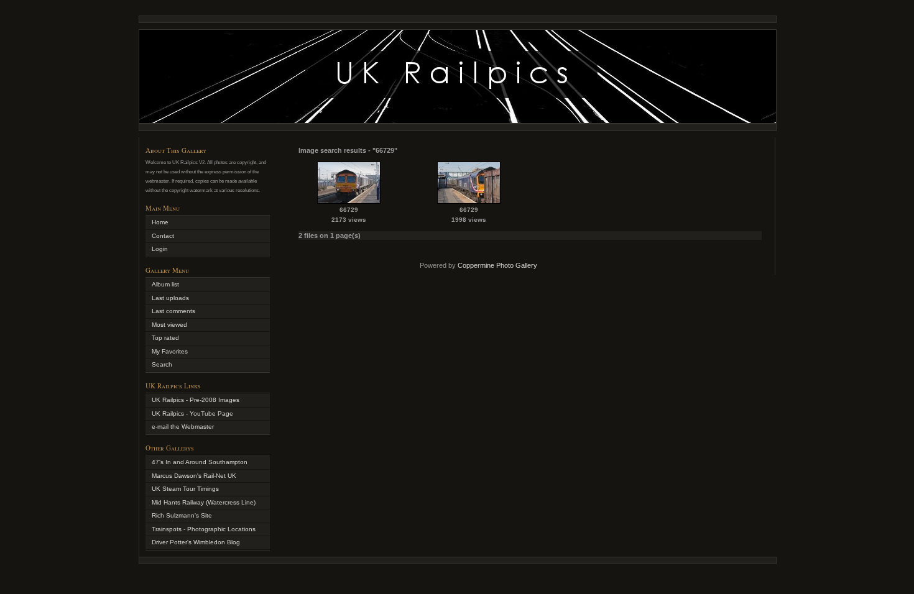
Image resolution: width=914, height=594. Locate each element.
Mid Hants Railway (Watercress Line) (204, 502)
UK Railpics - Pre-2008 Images (195, 399)
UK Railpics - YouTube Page (192, 413)
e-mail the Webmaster (183, 426)
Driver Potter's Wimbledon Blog (196, 542)
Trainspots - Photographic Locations (204, 529)
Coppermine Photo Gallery (497, 265)
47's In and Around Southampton (199, 462)
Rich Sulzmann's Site (182, 515)
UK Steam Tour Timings (185, 488)
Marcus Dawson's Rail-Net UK (194, 475)
